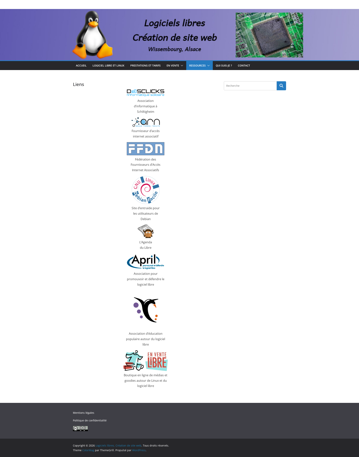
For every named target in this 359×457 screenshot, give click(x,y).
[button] (181, 65)
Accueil (81, 65)
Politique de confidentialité (90, 420)
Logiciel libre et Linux (108, 65)
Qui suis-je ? (224, 65)
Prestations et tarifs (145, 65)
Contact (244, 65)
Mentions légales (83, 412)
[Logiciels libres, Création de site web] (179, 12)
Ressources (197, 65)
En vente (173, 65)
